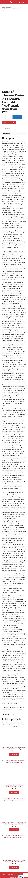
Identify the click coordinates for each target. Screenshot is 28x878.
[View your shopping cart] (11, 2)
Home (3, 7)
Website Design (12, 877)
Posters (8, 7)
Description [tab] (7, 133)
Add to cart (17, 117)
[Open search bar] (15, 2)
